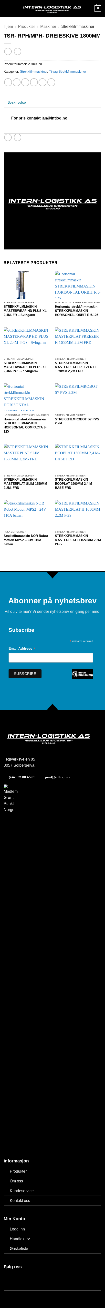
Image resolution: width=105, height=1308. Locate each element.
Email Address (22, 649)
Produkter (26, 26)
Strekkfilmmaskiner (77, 26)
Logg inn (17, 1229)
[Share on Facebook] (17, 82)
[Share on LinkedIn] (51, 82)
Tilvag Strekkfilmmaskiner (67, 71)
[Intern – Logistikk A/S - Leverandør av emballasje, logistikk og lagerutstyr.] (52, 8)
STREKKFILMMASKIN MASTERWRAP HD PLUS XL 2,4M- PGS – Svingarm (25, 367)
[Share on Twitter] (25, 82)
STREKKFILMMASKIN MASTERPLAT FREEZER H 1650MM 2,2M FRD (75, 367)
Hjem (8, 26)
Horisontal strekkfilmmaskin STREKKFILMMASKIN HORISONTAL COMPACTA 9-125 (25, 425)
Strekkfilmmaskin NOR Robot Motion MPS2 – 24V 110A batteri (26, 540)
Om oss (16, 1181)
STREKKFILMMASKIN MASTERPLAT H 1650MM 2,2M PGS (78, 540)
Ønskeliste (19, 1249)
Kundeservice (22, 1191)
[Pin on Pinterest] (42, 82)
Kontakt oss (20, 1201)
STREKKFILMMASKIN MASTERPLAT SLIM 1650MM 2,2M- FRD (25, 484)
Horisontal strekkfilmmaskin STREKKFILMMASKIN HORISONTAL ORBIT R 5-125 (76, 311)
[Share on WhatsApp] (8, 82)
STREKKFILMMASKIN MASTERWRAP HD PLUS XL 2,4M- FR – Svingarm (25, 311)
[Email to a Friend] (34, 82)
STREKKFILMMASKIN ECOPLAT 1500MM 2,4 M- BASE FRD (74, 484)
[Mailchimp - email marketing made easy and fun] (82, 677)
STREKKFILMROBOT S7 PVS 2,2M (77, 421)
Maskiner (48, 26)
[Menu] (7, 9)
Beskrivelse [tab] (17, 102)
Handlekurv (20, 1239)
